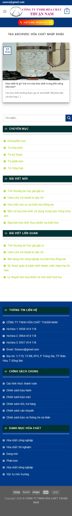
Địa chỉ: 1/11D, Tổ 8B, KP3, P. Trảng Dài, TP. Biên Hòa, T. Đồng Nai (34, 358)
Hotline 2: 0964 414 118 (21, 336)
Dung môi (12, 454)
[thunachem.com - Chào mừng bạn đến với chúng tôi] (35, 11)
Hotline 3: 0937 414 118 (21, 342)
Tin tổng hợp (15, 168)
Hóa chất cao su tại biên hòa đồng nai (31, 204)
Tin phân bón (15, 161)
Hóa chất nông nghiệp (19, 467)
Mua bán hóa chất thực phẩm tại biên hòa (33, 222)
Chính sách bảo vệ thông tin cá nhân (28, 417)
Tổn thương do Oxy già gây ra (26, 191)
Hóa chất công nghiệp (19, 440)
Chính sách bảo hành (18, 390)
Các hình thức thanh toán (21, 383)
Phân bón (12, 460)
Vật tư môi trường (17, 474)
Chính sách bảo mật (18, 397)
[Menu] (5, 11)
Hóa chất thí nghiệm (18, 447)
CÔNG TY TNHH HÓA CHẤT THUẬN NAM (31, 322)
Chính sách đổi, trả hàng (21, 404)
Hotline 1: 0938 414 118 (21, 329)
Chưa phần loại (17, 141)
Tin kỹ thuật (15, 154)
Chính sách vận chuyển (20, 410)
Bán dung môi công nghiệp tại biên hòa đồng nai (37, 259)
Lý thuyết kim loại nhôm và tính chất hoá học (35, 277)
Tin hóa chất (15, 147)
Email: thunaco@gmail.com (22, 349)
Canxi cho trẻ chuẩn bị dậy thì (26, 197)
